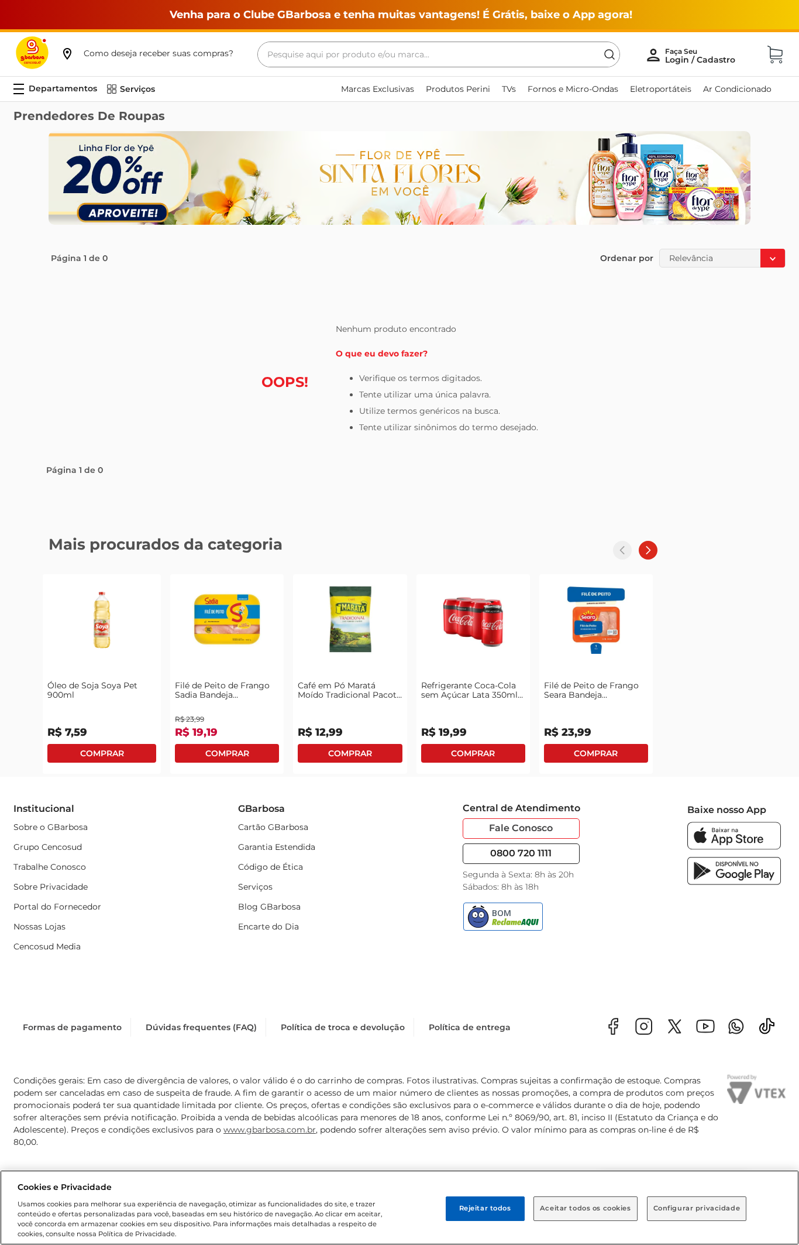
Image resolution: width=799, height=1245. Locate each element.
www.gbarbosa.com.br (269, 1129)
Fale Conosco (521, 828)
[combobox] (438, 54)
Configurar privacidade (697, 1208)
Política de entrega (470, 1027)
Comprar (101, 753)
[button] (146, 53)
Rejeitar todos (485, 1208)
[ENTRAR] (701, 55)
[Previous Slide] (622, 550)
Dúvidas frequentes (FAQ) (201, 1027)
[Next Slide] (648, 550)
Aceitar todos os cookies (585, 1208)
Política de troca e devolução (343, 1027)
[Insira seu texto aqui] (736, 1027)
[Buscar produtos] (609, 54)
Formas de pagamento (72, 1027)
